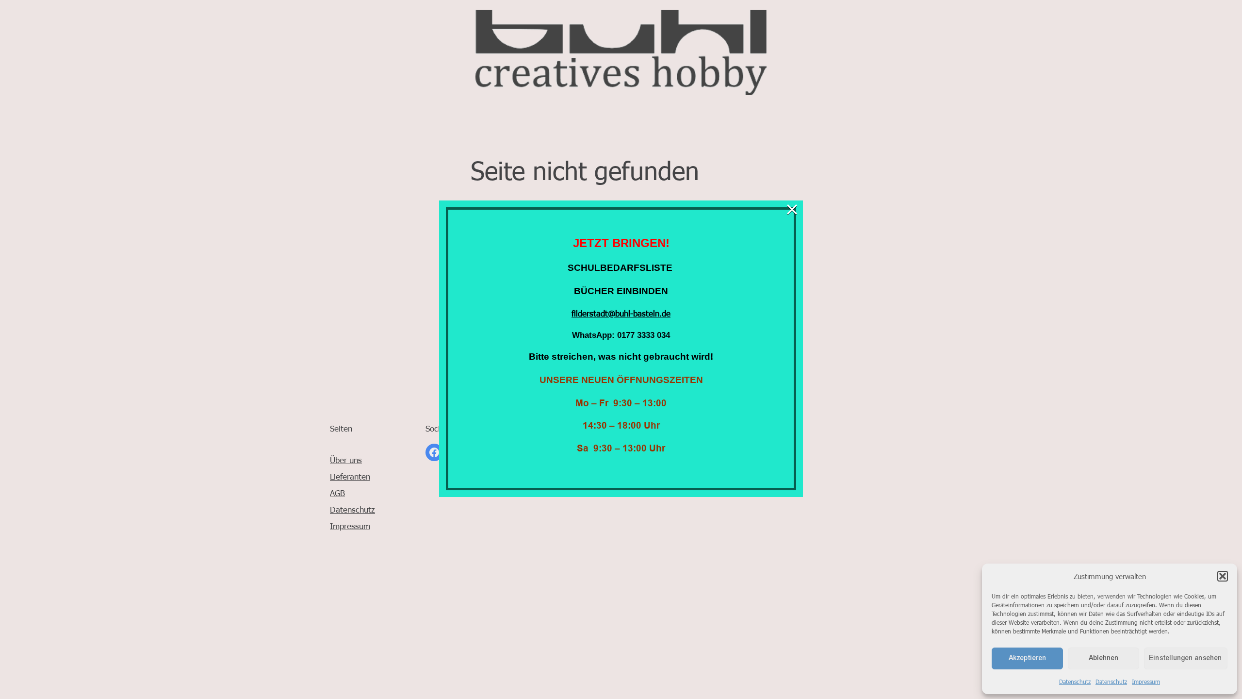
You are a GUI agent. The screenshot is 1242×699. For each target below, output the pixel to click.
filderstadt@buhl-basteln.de (621, 313)
